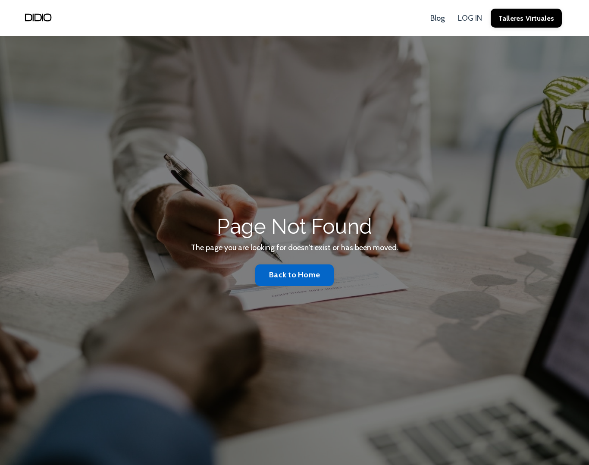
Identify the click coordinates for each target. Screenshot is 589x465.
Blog (437, 18)
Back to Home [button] (294, 275)
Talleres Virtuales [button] (526, 18)
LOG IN (470, 18)
